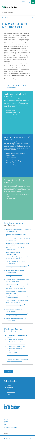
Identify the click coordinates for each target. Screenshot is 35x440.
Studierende (10, 387)
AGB (5, 424)
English (22, 1)
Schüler (8, 389)
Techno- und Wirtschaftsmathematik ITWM (16, 314)
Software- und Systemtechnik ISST (14, 309)
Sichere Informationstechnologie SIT (14, 305)
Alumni (8, 394)
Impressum (7, 426)
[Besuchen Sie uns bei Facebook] (5, 407)
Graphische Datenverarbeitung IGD (14, 270)
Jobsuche (6, 418)
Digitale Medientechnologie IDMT (14, 247)
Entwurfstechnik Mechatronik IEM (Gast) (16, 261)
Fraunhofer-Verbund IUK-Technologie (15, 85)
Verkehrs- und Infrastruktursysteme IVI (15, 318)
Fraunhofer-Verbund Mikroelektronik (16, 346)
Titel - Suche (29, 2)
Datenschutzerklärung (10, 427)
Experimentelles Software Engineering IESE (16, 266)
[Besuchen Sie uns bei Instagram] (18, 407)
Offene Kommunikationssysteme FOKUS (16, 291)
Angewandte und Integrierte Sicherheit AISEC (17, 238)
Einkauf (6, 421)
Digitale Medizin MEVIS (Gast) (13, 252)
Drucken (8, 371)
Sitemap (6, 419)
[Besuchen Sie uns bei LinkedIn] (12, 407)
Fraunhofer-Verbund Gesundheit (15, 339)
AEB (5, 422)
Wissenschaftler (11, 392)
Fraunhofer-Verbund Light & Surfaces (16, 344)
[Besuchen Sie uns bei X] (9, 407)
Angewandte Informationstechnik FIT (15, 234)
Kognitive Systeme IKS (11, 284)
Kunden (9, 385)
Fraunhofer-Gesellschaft (7, 12)
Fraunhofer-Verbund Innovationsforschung (17, 341)
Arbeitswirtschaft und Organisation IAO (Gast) (17, 243)
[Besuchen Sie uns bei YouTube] (15, 407)
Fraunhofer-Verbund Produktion (15, 348)
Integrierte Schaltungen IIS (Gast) (14, 275)
